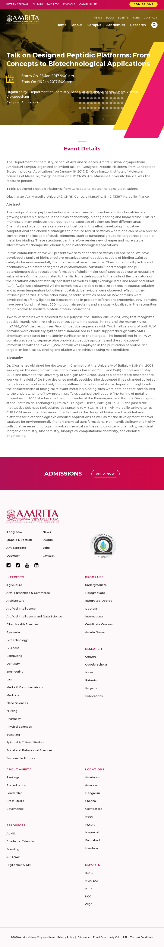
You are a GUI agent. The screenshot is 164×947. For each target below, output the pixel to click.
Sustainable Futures (20, 758)
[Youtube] (27, 565)
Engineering (14, 671)
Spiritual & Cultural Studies (25, 742)
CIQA (88, 904)
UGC (88, 896)
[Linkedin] (36, 565)
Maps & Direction (19, 539)
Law (9, 679)
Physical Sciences (19, 726)
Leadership (14, 793)
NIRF (88, 888)
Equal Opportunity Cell (106, 937)
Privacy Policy (65, 937)
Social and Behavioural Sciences (29, 750)
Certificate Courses (99, 624)
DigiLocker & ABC (19, 865)
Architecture (15, 600)
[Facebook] (8, 565)
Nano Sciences (17, 703)
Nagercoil (92, 832)
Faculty (53, 4)
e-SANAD (13, 857)
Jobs (136, 17)
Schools (68, 4)
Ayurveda (13, 632)
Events (123, 17)
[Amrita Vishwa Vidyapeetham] (22, 19)
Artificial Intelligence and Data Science (34, 616)
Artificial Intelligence (21, 608)
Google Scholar (96, 664)
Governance (15, 808)
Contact (151, 17)
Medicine (12, 695)
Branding (12, 849)
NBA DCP (92, 880)
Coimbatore (93, 808)
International (17, 4)
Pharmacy (13, 718)
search (154, 25)
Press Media (15, 801)
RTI (125, 937)
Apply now (14, 532)
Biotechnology (17, 640)
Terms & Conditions (141, 937)
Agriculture (14, 585)
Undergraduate (96, 585)
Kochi (89, 816)
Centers (91, 656)
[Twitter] (18, 565)
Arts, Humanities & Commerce (28, 592)
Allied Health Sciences (22, 624)
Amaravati (92, 785)
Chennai (91, 801)
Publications (94, 696)
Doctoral (91, 608)
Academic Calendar (20, 841)
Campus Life (88, 4)
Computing (14, 655)
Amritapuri (92, 777)
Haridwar (91, 848)
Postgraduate (95, 592)
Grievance (84, 937)
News (98, 17)
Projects (91, 688)
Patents (91, 680)
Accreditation (16, 785)
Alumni (37, 4)
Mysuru (90, 824)
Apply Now (105, 473)
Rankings (12, 777)
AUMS (10, 833)
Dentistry (13, 663)
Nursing (11, 711)
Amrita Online (95, 632)
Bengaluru (92, 793)
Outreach (13, 555)
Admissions (144, 4)
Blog (110, 17)
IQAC (88, 872)
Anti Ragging (16, 547)
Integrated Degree (99, 600)
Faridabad (92, 840)
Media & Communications (24, 687)
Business (12, 648)
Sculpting (13, 734)
